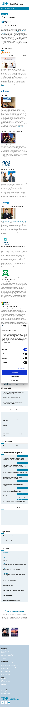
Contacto (3, 683)
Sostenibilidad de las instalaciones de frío (13, 247)
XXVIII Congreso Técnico (9, 306)
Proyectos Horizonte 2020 (7, 655)
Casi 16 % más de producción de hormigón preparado (11, 279)
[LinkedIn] (2, 702)
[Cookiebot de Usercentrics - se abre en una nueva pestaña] (21, 326)
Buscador (3, 684)
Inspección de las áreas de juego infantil (10, 667)
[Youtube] (9, 702)
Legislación (4, 657)
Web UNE (3, 678)
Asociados (3, 658)
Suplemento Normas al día (7, 686)
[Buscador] (24, 8)
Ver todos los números (14, 622)
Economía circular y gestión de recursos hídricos (14, 95)
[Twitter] (6, 702)
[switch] (25, 354)
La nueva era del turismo (7, 672)
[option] (5, 634)
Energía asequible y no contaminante (9, 665)
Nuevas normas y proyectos (7, 654)
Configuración (20, 368)
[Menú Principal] (26, 8)
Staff (2, 680)
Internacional (4, 652)
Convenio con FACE (7, 169)
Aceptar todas (14, 372)
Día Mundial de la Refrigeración (11, 131)
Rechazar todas (14, 380)
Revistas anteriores (5, 681)
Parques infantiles (5, 668)
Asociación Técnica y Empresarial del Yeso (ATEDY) (14, 221)
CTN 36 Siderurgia (5, 671)
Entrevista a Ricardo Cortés (7, 669)
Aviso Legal (4, 690)
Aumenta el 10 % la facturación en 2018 (13, 56)
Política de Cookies (5, 693)
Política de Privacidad (6, 691)
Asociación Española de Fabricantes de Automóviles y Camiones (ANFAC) (13, 32)
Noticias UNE (4, 649)
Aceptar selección (14, 376)
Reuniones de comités (6, 651)
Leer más (20, 126)
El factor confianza (5, 674)
